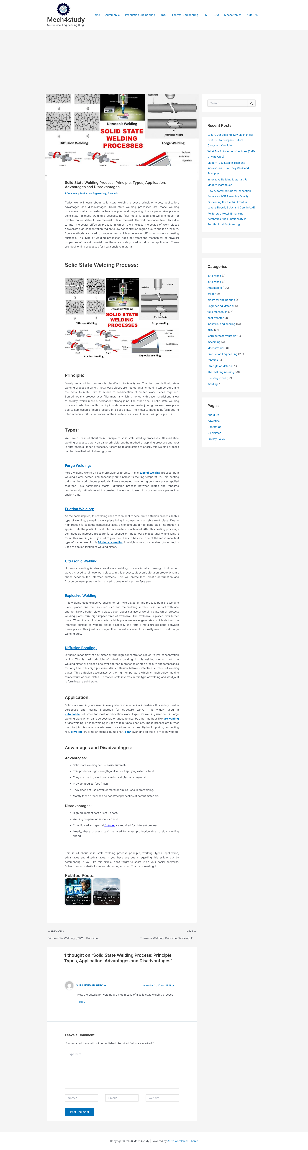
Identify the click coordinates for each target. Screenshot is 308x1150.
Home (96, 15)
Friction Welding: (79, 509)
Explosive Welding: (81, 595)
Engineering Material (220, 306)
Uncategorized (216, 378)
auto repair (214, 275)
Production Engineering (140, 15)
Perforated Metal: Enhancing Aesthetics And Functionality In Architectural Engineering (226, 219)
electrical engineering (221, 300)
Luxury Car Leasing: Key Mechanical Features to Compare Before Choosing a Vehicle (230, 140)
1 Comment (71, 193)
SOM (216, 15)
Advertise (213, 421)
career (211, 293)
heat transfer (215, 318)
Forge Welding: (78, 465)
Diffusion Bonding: (81, 648)
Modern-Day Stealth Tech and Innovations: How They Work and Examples (228, 168)
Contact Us (214, 427)
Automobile (112, 15)
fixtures (109, 825)
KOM (163, 15)
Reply (82, 1001)
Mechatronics (232, 15)
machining (213, 342)
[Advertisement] (154, 57)
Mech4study (66, 19)
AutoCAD (252, 15)
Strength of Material (220, 366)
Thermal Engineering (185, 15)
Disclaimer (214, 433)
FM (205, 15)
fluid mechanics (217, 311)
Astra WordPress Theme (182, 1141)
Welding (212, 384)
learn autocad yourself (221, 336)
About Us (213, 415)
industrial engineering (221, 324)
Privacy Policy (216, 439)
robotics (212, 360)
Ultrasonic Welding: (82, 561)
